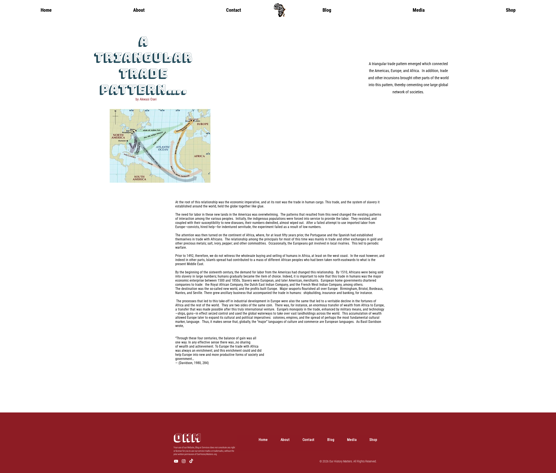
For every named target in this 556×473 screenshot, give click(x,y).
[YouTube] (176, 461)
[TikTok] (191, 461)
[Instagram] (183, 461)
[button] (418, 10)
